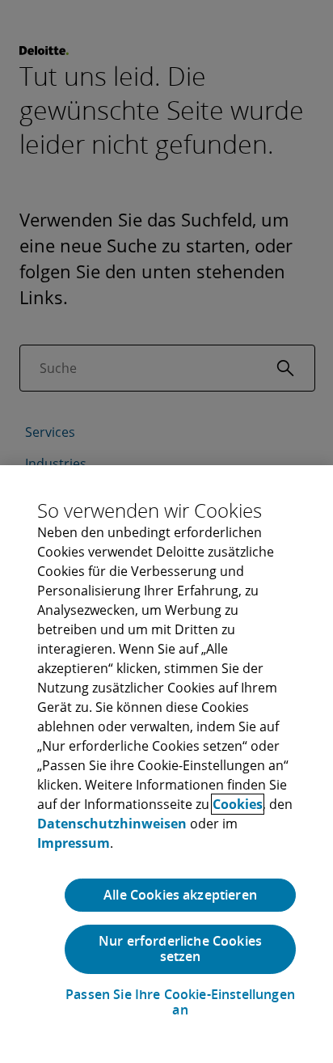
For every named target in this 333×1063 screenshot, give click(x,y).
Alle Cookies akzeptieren (180, 895)
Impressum (73, 843)
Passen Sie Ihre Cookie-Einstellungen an (180, 1002)
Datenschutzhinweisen (112, 823)
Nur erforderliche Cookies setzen (180, 948)
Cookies (238, 804)
